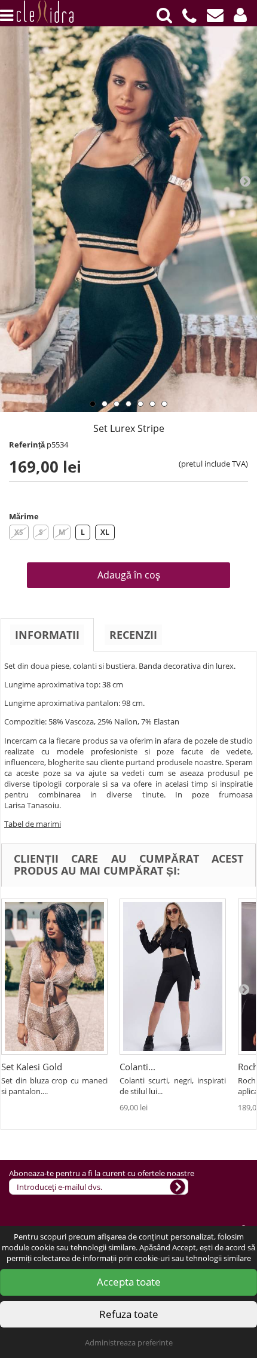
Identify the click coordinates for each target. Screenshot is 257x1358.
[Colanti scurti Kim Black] (173, 977)
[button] (240, 15)
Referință (27, 444)
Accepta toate (129, 1282)
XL (104, 532)
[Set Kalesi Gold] (54, 977)
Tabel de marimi (32, 823)
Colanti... (137, 1067)
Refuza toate (128, 1314)
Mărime (24, 516)
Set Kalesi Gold (31, 1067)
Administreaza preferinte (129, 1342)
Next (245, 181)
